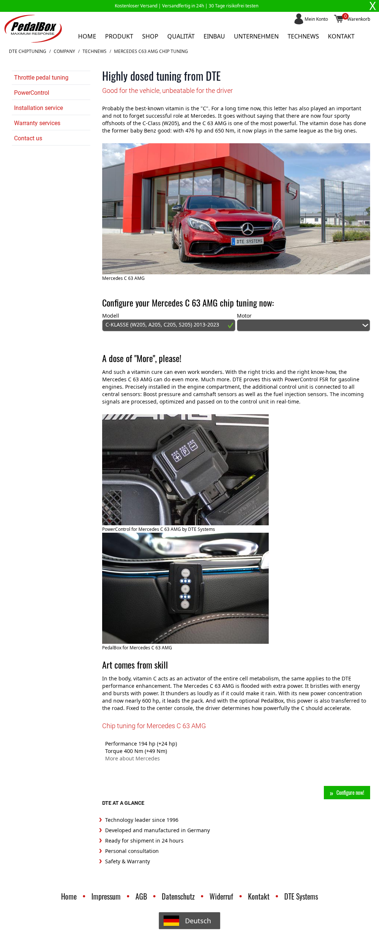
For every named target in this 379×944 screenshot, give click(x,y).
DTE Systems (301, 896)
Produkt (119, 36)
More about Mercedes (132, 758)
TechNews (95, 51)
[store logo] (33, 29)
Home (87, 36)
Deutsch (198, 920)
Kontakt (341, 36)
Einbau (214, 36)
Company (64, 51)
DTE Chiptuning (27, 51)
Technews (303, 36)
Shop (150, 36)
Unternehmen (256, 36)
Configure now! (350, 792)
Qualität (181, 36)
